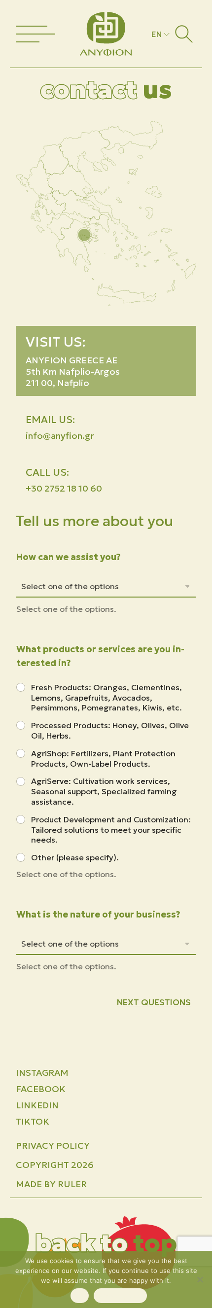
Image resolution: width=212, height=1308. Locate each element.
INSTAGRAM (42, 1072)
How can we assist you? (68, 557)
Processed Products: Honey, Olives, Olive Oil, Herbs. (110, 730)
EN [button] (156, 34)
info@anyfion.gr (60, 435)
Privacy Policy (53, 1145)
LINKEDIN (37, 1105)
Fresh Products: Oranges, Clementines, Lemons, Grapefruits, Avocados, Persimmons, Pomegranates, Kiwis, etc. (106, 697)
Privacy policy (120, 1296)
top (106, 1243)
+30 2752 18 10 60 (64, 488)
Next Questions (154, 1002)
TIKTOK (32, 1121)
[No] (200, 1279)
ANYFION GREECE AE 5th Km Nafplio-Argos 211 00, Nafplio (73, 371)
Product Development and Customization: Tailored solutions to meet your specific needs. (111, 829)
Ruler (72, 1184)
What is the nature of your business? (98, 914)
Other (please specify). (75, 857)
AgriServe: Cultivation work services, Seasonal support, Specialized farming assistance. (104, 791)
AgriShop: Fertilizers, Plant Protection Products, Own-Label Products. (103, 758)
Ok (79, 1296)
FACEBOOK (41, 1089)
